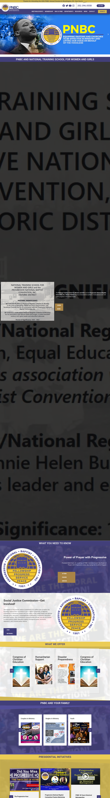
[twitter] (67, 5)
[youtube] (70, 5)
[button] (2, 34)
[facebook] (63, 5)
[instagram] (73, 5)
